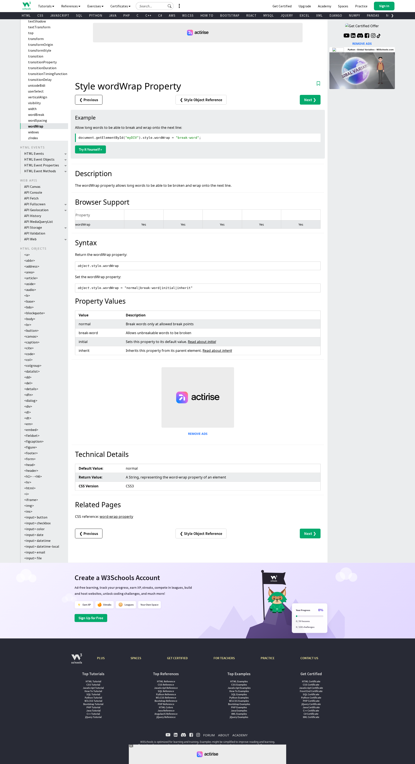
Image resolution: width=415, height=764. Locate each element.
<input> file (33, 558)
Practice (361, 6)
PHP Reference (166, 704)
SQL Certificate (311, 694)
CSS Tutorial (93, 684)
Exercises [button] (94, 6)
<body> (29, 319)
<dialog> (30, 400)
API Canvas (32, 186)
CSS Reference (166, 684)
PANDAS (373, 15)
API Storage (33, 227)
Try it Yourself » (90, 149)
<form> (30, 459)
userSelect (36, 91)
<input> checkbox (37, 523)
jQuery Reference (166, 717)
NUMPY (354, 15)
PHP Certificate (311, 700)
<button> (31, 330)
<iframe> (31, 500)
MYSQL (268, 15)
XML (319, 15)
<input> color (34, 529)
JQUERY (287, 15)
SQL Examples (239, 694)
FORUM (209, 735)
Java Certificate (311, 707)
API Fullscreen (34, 204)
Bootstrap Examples (239, 704)
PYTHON (95, 15)
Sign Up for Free (90, 618)
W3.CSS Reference (166, 697)
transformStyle (39, 50)
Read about (202, 341)
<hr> (27, 482)
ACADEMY (239, 735)
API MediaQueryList (38, 221)
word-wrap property (116, 516)
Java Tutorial (93, 710)
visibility (34, 103)
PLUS (101, 658)
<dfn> (28, 394)
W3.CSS (188, 15)
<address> (31, 266)
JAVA (113, 15)
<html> (30, 488)
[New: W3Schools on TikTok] (379, 36)
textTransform (39, 27)
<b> (27, 295)
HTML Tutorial (93, 681)
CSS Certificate (311, 684)
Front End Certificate (311, 691)
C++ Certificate (311, 710)
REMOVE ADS (198, 434)
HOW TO (206, 15)
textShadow (37, 21)
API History (32, 216)
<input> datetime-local (41, 546)
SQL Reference (166, 691)
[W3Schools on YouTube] (346, 36)
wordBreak (36, 114)
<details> (31, 389)
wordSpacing (37, 120)
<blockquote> (34, 313)
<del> (28, 383)
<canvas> (31, 336)
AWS (172, 15)
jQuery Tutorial (93, 717)
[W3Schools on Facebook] (367, 36)
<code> (29, 354)
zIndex (33, 138)
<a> (27, 254)
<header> (31, 470)
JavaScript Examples (239, 687)
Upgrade (304, 6)
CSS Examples (239, 684)
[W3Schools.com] (76, 661)
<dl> (27, 412)
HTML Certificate (311, 681)
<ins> (28, 511)
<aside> (30, 284)
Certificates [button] (119, 6)
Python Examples (239, 697)
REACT (251, 15)
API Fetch (31, 198)
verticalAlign (37, 97)
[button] (169, 6)
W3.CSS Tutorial (93, 700)
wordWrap (35, 126)
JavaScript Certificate (311, 687)
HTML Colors (166, 707)
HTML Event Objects (39, 159)
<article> (31, 278)
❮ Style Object (201, 99)
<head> (29, 465)
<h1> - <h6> (33, 476)
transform (36, 39)
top (31, 33)
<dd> (28, 377)
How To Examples (239, 691)
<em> (28, 424)
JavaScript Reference (166, 687)
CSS (40, 15)
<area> (29, 272)
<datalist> (32, 371)
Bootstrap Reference (166, 700)
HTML (26, 15)
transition (35, 56)
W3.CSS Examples (239, 700)
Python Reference (166, 694)
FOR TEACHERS (224, 658)
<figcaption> (34, 441)
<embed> (31, 429)
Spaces (343, 6)
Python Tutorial (93, 697)
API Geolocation (36, 210)
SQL (79, 15)
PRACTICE (268, 658)
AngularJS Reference (166, 713)
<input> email (34, 552)
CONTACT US (309, 658)
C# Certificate (311, 713)
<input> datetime (37, 540)
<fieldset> (32, 435)
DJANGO (335, 15)
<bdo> (29, 307)
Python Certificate (311, 697)
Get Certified (282, 6)
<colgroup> (33, 365)
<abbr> (29, 260)
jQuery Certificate (311, 704)
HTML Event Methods (40, 171)
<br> (27, 324)
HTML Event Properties (41, 165)
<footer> (31, 453)
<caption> (32, 342)
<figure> (30, 447)
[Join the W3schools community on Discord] (360, 36)
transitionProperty (42, 62)
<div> (28, 406)
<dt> (27, 418)
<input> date (33, 535)
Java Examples (239, 710)
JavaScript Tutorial (93, 687)
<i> (26, 494)
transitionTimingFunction (47, 74)
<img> (29, 505)
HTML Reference (166, 681)
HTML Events (34, 153)
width (32, 109)
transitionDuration (42, 68)
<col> (28, 359)
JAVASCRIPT (59, 15)
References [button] (69, 6)
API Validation (34, 233)
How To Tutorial (93, 691)
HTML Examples (239, 681)
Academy (324, 6)
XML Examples (239, 713)
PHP (126, 15)
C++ (148, 15)
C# (160, 15)
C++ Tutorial (93, 713)
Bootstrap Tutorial (93, 704)
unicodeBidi (36, 85)
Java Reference (166, 710)
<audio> (30, 289)
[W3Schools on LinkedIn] (353, 36)
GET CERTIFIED (177, 658)
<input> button (35, 517)
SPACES (136, 658)
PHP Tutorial (93, 707)
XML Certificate (311, 717)
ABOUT (223, 735)
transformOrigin (40, 44)
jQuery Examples (239, 717)
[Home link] (26, 5)
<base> (29, 301)
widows (33, 132)
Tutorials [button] (45, 6)
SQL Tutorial (93, 694)
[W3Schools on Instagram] (373, 36)
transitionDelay (39, 79)
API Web (30, 239)
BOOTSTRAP (229, 15)
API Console (33, 192)
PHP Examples (239, 707)
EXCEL (305, 15)
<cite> (29, 348)
